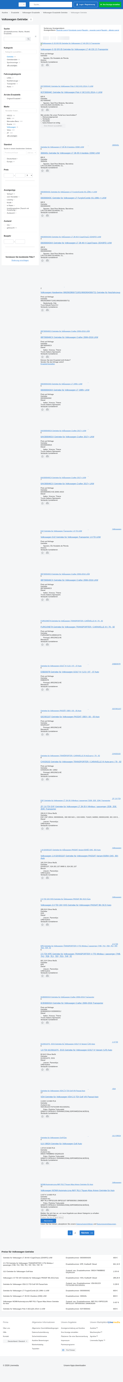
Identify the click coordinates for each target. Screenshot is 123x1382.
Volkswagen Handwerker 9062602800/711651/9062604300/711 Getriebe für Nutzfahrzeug (80, 292)
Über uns (6, 1328)
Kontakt (6, 1336)
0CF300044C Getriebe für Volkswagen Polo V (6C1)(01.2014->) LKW (71, 92)
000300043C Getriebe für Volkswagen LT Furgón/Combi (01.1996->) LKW (73, 198)
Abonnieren (48, 1221)
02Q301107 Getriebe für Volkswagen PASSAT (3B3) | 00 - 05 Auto (70, 717)
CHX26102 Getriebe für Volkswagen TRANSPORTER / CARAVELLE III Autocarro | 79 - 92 (81, 762)
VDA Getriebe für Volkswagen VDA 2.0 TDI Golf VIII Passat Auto (69, 1097)
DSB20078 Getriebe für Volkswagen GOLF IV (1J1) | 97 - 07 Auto (70, 672)
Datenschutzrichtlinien (84, 1224)
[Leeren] (36, 36)
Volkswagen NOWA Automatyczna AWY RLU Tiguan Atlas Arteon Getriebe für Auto (77, 1190)
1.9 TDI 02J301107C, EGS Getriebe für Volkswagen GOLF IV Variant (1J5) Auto (76, 1050)
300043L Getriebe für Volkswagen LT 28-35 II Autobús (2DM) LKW (70, 153)
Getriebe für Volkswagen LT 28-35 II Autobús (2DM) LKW (24, 1296)
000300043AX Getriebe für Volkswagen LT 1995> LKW (65, 390)
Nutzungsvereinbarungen (106, 1224)
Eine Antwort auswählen (53, 126)
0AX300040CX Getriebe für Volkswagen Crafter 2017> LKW (67, 484)
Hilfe (4, 1332)
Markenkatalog (37, 1344)
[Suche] (31, 4)
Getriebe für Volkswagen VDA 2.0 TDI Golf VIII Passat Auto (25, 1284)
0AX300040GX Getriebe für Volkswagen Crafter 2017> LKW (67, 437)
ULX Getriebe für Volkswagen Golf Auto (18, 1271)
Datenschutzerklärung (40, 1332)
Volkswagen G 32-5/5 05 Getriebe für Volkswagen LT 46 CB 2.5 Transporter (74, 49)
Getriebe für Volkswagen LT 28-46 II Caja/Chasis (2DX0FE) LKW (27, 1258)
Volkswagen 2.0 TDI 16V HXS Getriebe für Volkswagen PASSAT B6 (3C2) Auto (76, 905)
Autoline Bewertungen (40, 1340)
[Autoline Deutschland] (9, 4)
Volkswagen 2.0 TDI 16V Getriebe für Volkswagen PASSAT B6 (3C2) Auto (31, 1278)
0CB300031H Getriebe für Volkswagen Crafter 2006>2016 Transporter (72, 1003)
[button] (43, 65)
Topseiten (35, 1349)
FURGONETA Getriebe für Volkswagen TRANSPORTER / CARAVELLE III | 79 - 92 (78, 627)
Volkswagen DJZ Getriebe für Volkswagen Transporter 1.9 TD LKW (71, 537)
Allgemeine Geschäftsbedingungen (45, 1328)
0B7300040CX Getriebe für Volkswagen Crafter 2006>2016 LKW (69, 337)
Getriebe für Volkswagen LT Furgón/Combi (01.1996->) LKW (26, 1291)
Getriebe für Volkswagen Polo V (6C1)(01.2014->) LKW (24, 1309)
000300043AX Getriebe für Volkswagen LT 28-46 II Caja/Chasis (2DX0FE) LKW (76, 243)
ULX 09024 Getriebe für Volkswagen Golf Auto (61, 1144)
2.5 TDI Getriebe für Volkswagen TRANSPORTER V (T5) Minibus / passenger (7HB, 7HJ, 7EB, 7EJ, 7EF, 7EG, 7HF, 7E (28, 1264)
